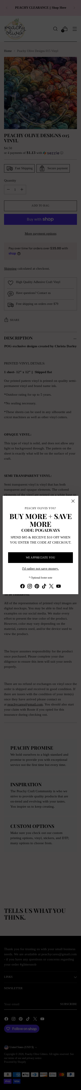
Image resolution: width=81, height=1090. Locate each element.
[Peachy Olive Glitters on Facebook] (22, 586)
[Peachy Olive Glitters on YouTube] (58, 586)
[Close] (73, 501)
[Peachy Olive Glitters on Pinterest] (37, 586)
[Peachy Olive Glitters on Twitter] (51, 586)
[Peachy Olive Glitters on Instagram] (29, 586)
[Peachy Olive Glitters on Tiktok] (44, 586)
